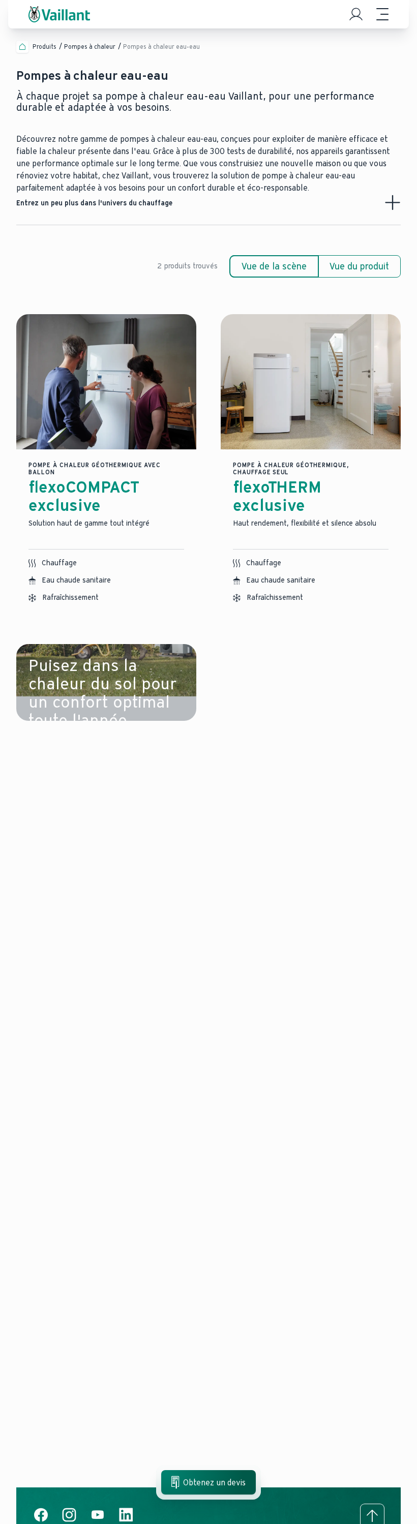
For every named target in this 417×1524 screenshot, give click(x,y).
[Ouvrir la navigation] (382, 14)
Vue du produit (359, 266)
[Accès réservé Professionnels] (356, 14)
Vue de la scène (274, 266)
